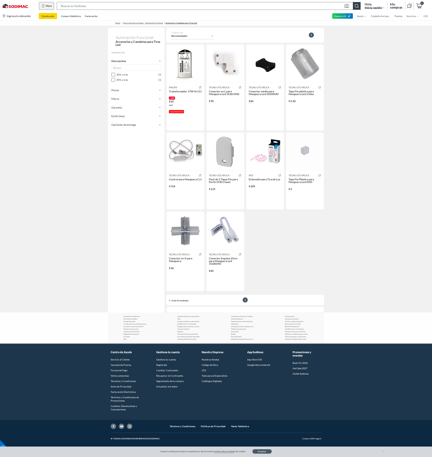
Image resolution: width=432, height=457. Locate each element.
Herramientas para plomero (187, 334)
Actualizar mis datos (167, 386)
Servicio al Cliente (120, 359)
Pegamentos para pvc (131, 334)
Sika (125, 339)
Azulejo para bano (292, 319)
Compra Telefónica (71, 16)
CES (204, 370)
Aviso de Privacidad (121, 386)
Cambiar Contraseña (167, 370)
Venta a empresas (120, 375)
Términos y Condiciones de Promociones (125, 399)
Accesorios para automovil (134, 326)
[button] (209, 6)
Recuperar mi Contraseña (169, 375)
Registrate (161, 364)
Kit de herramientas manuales (188, 337)
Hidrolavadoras (237, 319)
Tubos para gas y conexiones (295, 337)
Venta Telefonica (240, 426)
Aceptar (262, 451)
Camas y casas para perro (294, 321)
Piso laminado (236, 337)
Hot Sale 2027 (300, 368)
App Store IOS (254, 359)
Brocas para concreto (293, 324)
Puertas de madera (130, 319)
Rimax (233, 334)
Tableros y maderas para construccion (296, 334)
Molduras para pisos (238, 329)
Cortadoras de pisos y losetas (242, 316)
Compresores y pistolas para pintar (135, 324)
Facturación (91, 16)
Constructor (48, 16)
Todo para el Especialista (214, 375)
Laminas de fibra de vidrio (187, 339)
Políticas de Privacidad (213, 426)
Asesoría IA (340, 16)
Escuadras (235, 331)
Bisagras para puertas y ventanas (189, 326)
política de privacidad (224, 451)
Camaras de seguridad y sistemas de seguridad (296, 339)
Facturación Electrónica (123, 391)
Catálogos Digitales (212, 381)
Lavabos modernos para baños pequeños (189, 316)
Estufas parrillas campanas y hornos (243, 326)
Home (117, 23)
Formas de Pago (119, 370)
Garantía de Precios (121, 364)
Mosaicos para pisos (131, 329)
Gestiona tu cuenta (166, 359)
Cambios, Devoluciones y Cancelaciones (124, 408)
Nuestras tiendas (210, 359)
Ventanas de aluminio (132, 331)
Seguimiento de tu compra (170, 381)
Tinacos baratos (183, 329)
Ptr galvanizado (129, 321)
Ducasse (127, 337)
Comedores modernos (132, 316)
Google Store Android (258, 364)
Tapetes (180, 331)
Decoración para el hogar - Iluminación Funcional (143, 23)
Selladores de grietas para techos (243, 339)
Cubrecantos (290, 316)
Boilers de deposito (292, 326)
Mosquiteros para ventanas (295, 331)
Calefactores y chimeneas (186, 324)
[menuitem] (359, 16)
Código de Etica (210, 364)
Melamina (234, 324)
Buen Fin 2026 (300, 362)
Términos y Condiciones (123, 381)
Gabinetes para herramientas (242, 321)
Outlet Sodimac (301, 373)
